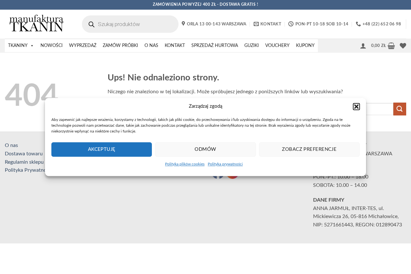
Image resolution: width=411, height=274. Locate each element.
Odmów (205, 149)
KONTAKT (175, 45)
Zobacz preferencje (309, 149)
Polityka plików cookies (185, 164)
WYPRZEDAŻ (82, 45)
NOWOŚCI (51, 45)
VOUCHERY (277, 45)
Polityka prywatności (225, 164)
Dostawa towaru (24, 153)
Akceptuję (102, 149)
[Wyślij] (399, 109)
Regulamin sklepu (24, 162)
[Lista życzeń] (403, 46)
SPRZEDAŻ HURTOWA (214, 45)
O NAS (151, 45)
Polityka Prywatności (29, 170)
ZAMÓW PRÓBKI (120, 45)
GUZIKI (251, 45)
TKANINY (18, 45)
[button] (356, 106)
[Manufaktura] (37, 24)
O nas (11, 145)
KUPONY (305, 45)
